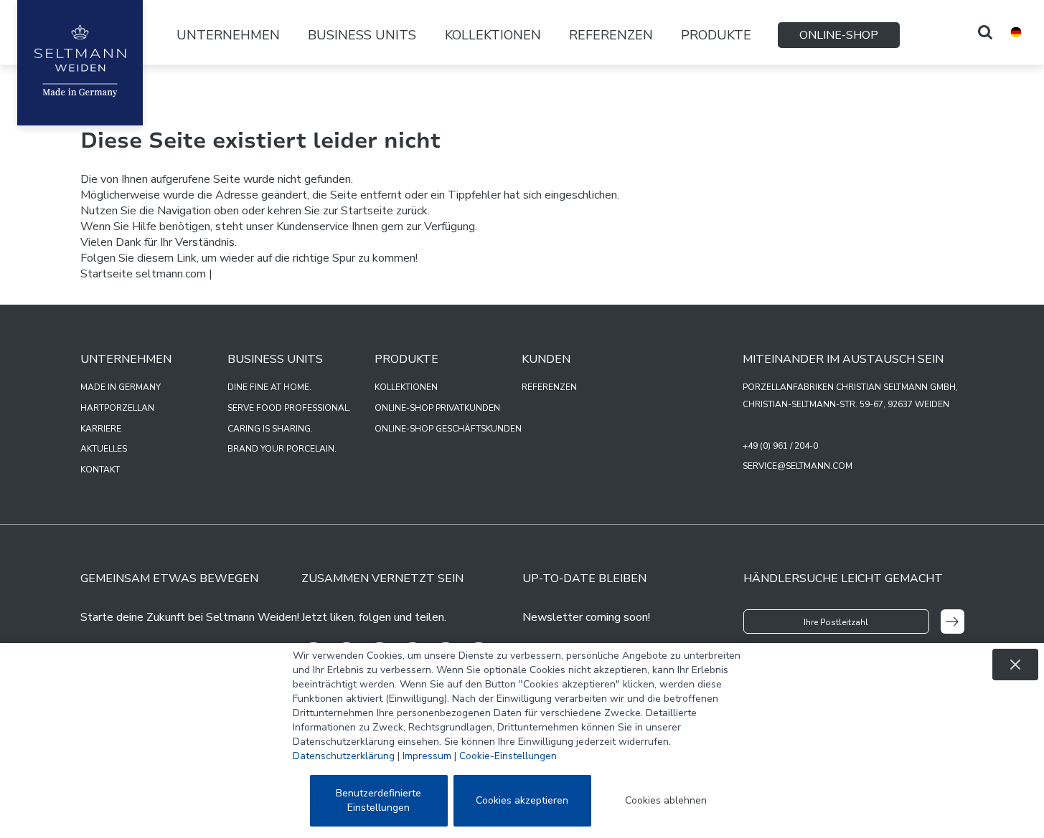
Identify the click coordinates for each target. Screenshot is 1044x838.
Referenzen (611, 35)
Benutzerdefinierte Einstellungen (378, 800)
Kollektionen (493, 35)
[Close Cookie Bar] (1015, 664)
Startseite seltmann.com (143, 274)
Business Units (362, 35)
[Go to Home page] (80, 62)
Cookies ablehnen (666, 800)
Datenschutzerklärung (344, 756)
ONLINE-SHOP (838, 35)
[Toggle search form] (985, 32)
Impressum (427, 756)
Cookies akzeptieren (522, 800)
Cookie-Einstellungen (508, 756)
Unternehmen (228, 35)
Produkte (716, 35)
